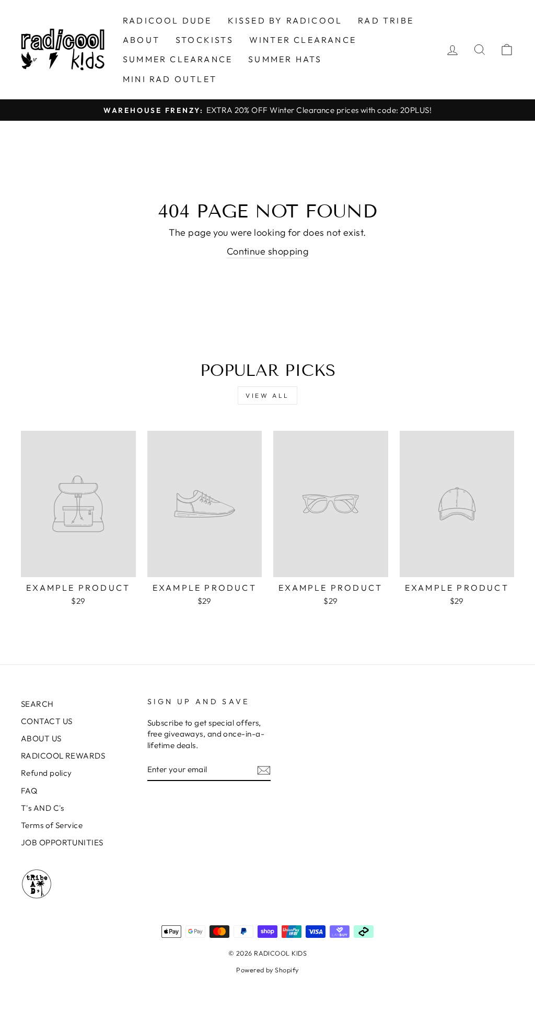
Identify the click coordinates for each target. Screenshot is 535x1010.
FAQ (29, 791)
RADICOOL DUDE (167, 20)
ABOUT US (41, 738)
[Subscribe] (264, 770)
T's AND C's (42, 808)
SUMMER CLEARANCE (177, 59)
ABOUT (141, 40)
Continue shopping (268, 251)
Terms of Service (52, 825)
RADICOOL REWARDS (63, 756)
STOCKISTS (205, 40)
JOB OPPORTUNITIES (62, 842)
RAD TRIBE (386, 20)
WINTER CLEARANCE (302, 40)
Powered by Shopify (267, 970)
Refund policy (46, 773)
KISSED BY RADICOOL (285, 20)
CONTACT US (47, 721)
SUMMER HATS (285, 59)
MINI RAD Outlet (170, 79)
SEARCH (37, 704)
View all (267, 395)
